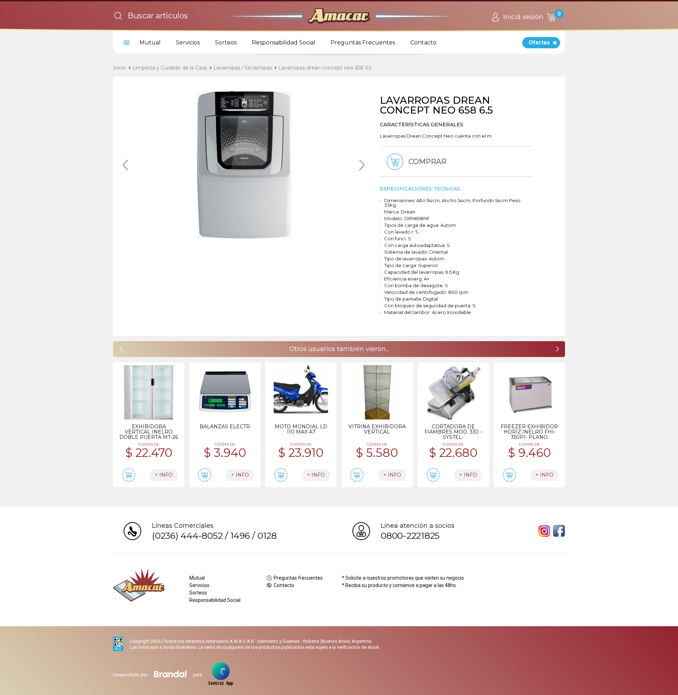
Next (362, 165)
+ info (164, 475)
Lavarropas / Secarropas (242, 68)
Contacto (423, 42)
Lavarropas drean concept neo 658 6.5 (324, 68)
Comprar (426, 161)
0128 (267, 535)
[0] (551, 17)
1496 (240, 535)
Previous (125, 165)
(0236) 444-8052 (187, 535)
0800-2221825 (410, 535)
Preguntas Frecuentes (363, 42)
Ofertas (539, 42)
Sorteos (226, 42)
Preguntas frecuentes (298, 578)
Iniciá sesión (522, 17)
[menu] (125, 42)
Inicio (119, 68)
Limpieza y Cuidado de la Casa (169, 68)
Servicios (188, 42)
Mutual (150, 42)
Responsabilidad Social (283, 42)
